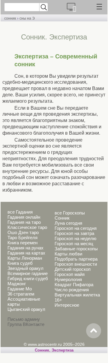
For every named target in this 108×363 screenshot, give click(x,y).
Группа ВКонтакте (26, 324)
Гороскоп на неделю (75, 238)
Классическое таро (27, 227)
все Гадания (20, 211)
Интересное (67, 305)
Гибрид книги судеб (28, 278)
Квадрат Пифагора (74, 284)
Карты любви (68, 253)
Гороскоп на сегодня (76, 228)
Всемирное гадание (28, 273)
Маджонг (17, 283)
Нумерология (68, 279)
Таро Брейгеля (23, 237)
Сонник (62, 218)
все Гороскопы (70, 212)
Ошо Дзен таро (23, 232)
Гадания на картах (26, 252)
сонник (10, 18)
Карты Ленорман (25, 258)
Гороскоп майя (70, 274)
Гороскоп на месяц (74, 243)
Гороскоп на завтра (74, 233)
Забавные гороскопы (76, 248)
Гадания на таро (24, 222)
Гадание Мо (20, 288)
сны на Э (27, 18)
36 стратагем (21, 293)
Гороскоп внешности (76, 264)
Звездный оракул (26, 268)
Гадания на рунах (26, 247)
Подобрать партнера (76, 258)
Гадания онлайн (24, 217)
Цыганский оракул (26, 309)
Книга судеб (20, 263)
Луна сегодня (68, 223)
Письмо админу (24, 319)
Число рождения (72, 289)
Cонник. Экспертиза (54, 350)
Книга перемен (23, 242)
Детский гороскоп (73, 269)
